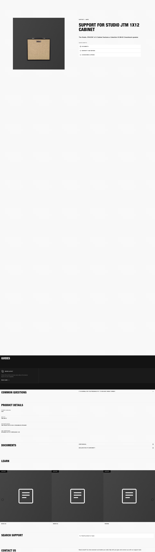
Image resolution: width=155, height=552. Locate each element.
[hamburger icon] (151, 7)
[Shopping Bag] (148, 7)
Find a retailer (140, 3)
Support (138, 7)
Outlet (147, 3)
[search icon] (143, 7)
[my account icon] (145, 7)
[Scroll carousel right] (152, 499)
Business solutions (123, 3)
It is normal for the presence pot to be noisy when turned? (97, 391)
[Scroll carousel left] (2, 499)
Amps (87, 19)
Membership (132, 3)
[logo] (6, 6)
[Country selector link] (151, 3)
